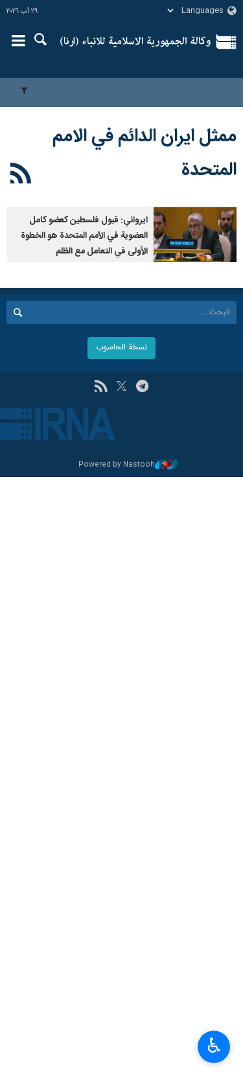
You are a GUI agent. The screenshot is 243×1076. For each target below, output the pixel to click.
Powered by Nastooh (116, 465)
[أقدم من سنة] (195, 234)
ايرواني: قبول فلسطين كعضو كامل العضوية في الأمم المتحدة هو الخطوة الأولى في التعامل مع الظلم (84, 236)
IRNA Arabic (135, 42)
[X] (121, 387)
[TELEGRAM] (142, 387)
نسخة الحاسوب (121, 348)
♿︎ (214, 1045)
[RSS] (21, 176)
